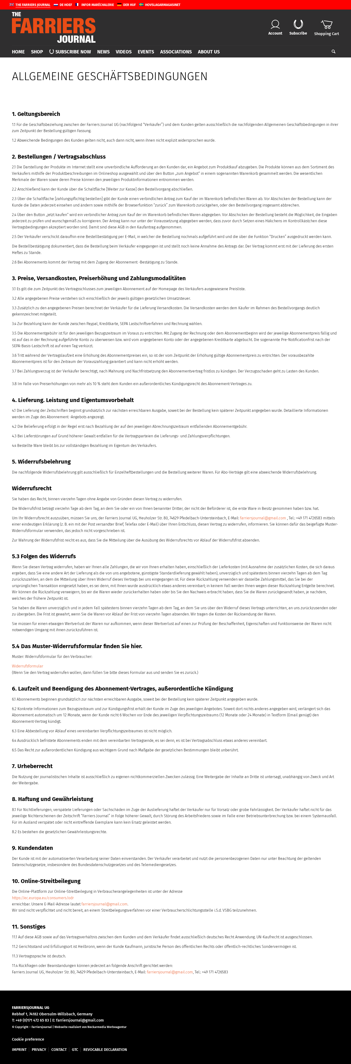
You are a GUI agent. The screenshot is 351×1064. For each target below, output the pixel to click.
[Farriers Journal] (54, 27)
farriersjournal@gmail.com (263, 518)
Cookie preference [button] (28, 1039)
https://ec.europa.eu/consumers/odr (43, 898)
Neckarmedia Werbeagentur (107, 1027)
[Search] (332, 52)
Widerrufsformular (27, 666)
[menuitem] (20, 52)
